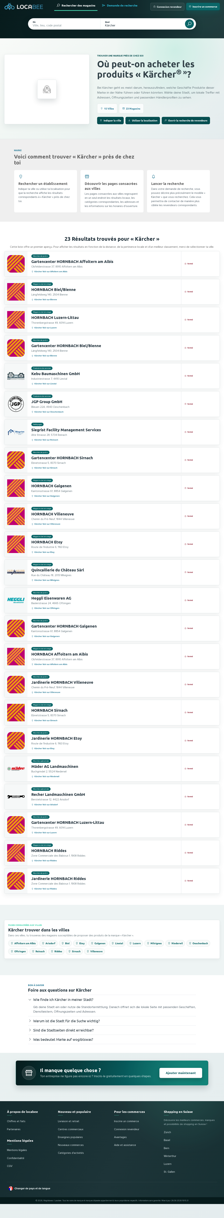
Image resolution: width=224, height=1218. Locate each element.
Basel (167, 1140)
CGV (9, 1166)
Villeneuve (96, 951)
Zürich (167, 1132)
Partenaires (13, 1129)
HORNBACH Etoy (46, 542)
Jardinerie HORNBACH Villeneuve (62, 682)
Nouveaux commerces (71, 1145)
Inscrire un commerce (204, 6)
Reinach (40, 951)
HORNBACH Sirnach (49, 710)
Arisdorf (50, 943)
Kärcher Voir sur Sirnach (45, 468)
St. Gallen (169, 1172)
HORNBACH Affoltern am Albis (59, 654)
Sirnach (76, 951)
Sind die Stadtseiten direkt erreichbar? (63, 1030)
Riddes (58, 951)
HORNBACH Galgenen (51, 485)
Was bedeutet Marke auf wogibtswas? (63, 1039)
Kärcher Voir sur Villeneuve (47, 524)
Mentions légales (17, 1150)
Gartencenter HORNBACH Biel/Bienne (66, 345)
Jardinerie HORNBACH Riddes (58, 878)
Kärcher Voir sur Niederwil (46, 776)
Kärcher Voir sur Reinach (46, 440)
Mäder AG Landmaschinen (54, 766)
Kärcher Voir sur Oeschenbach (49, 412)
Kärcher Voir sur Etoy (44, 552)
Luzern (137, 943)
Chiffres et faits (16, 1121)
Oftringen (20, 951)
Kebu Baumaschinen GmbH (55, 373)
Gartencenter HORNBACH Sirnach (62, 457)
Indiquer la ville (112, 120)
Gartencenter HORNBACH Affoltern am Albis (72, 261)
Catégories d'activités (71, 1153)
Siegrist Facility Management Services (66, 429)
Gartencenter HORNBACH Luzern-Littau (67, 822)
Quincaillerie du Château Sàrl (57, 570)
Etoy (82, 943)
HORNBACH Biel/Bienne (53, 289)
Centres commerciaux (70, 1129)
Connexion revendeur (169, 6)
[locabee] (23, 6)
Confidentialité (15, 1158)
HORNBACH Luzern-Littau (55, 317)
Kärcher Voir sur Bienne (45, 299)
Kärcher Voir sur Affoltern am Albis (50, 271)
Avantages (120, 1137)
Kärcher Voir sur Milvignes (46, 580)
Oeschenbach (200, 943)
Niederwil (177, 943)
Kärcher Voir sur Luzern (45, 327)
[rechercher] (189, 23)
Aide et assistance (125, 1145)
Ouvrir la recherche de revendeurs (187, 120)
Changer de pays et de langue (32, 1188)
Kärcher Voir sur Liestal (45, 383)
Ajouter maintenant (181, 1073)
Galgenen (99, 943)
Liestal (119, 943)
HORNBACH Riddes (48, 850)
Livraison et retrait (68, 1121)
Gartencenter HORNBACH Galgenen (64, 626)
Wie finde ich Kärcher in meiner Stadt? (63, 999)
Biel (67, 943)
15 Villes (109, 108)
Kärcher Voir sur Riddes (45, 860)
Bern (166, 1148)
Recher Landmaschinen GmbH (58, 794)
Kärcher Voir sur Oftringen (46, 608)
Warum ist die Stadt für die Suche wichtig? (66, 1021)
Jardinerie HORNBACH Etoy (56, 738)
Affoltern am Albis (25, 943)
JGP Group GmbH (46, 401)
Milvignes (156, 943)
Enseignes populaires (70, 1137)
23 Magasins (133, 108)
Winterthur (170, 1156)
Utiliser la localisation (144, 120)
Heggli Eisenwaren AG (51, 598)
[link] (112, 264)
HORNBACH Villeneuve (52, 514)
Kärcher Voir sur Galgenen (47, 496)
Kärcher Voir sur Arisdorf (46, 804)
